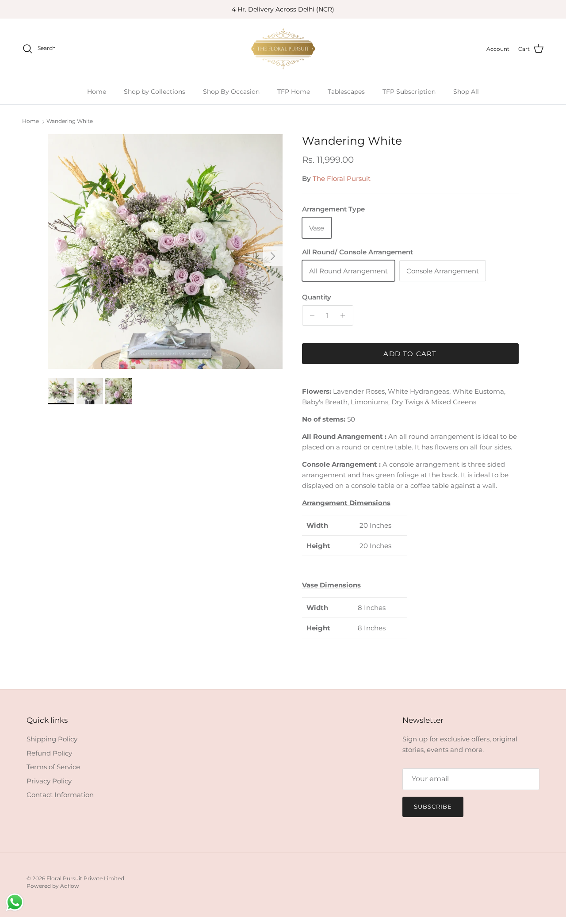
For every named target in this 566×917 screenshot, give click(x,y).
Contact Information (60, 794)
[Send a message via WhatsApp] (14, 902)
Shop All (466, 92)
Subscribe (433, 806)
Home (96, 92)
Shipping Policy (52, 739)
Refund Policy (49, 753)
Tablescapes (346, 92)
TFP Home (293, 92)
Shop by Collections (154, 92)
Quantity (316, 297)
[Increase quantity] (345, 315)
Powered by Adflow (53, 885)
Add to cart (409, 353)
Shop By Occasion (231, 92)
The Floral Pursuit (342, 178)
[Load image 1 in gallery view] (165, 251)
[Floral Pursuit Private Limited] (283, 48)
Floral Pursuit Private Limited (85, 878)
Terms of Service (53, 767)
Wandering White (69, 121)
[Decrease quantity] (310, 315)
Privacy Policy (49, 781)
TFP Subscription (409, 92)
